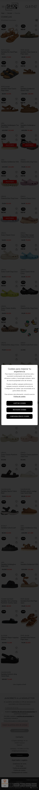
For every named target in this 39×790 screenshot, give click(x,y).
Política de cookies (19, 397)
